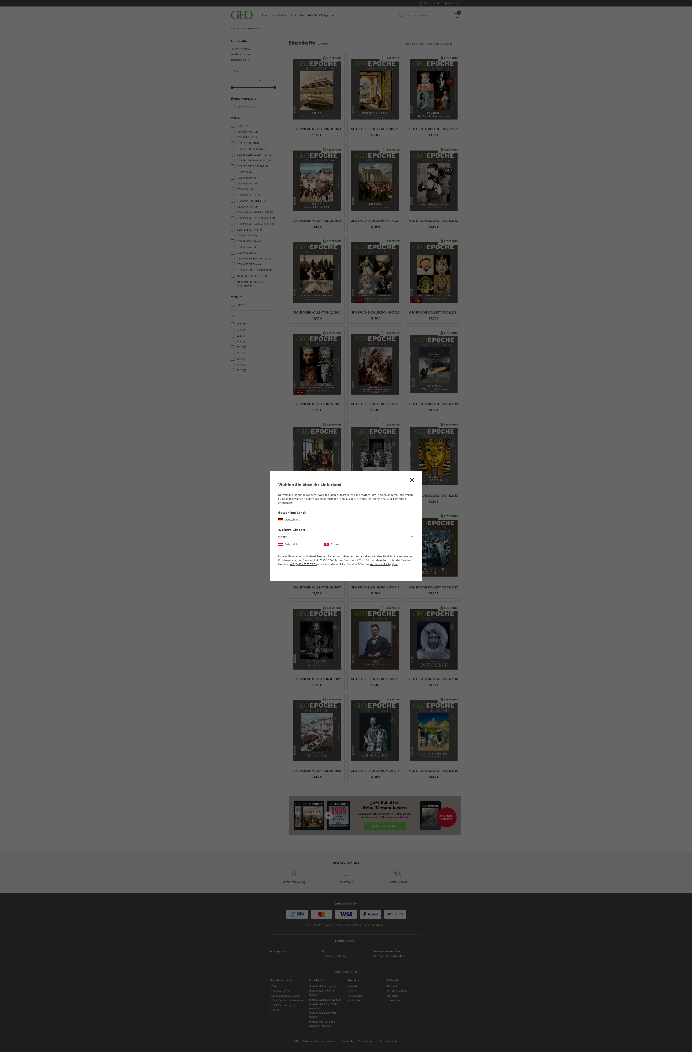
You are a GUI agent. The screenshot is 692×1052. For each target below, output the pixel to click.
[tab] (346, 536)
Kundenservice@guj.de (384, 564)
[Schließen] (412, 480)
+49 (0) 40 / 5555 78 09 (303, 564)
